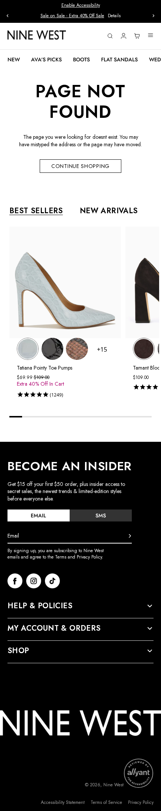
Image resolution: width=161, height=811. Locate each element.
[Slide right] (153, 15)
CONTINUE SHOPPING (80, 166)
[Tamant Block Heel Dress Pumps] (144, 348)
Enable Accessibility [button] (80, 5)
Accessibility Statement (63, 802)
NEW (13, 59)
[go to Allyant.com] (139, 773)
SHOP (18, 650)
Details (114, 16)
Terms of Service (106, 802)
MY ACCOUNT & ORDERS (54, 628)
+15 (102, 349)
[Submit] (130, 536)
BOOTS (81, 59)
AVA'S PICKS (46, 59)
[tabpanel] (84, 313)
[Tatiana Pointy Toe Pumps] (28, 348)
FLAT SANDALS (119, 59)
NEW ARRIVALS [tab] (109, 210)
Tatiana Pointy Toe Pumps (44, 367)
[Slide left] (7, 15)
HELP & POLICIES (39, 606)
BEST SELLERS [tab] (36, 210)
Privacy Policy (141, 802)
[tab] (38, 515)
